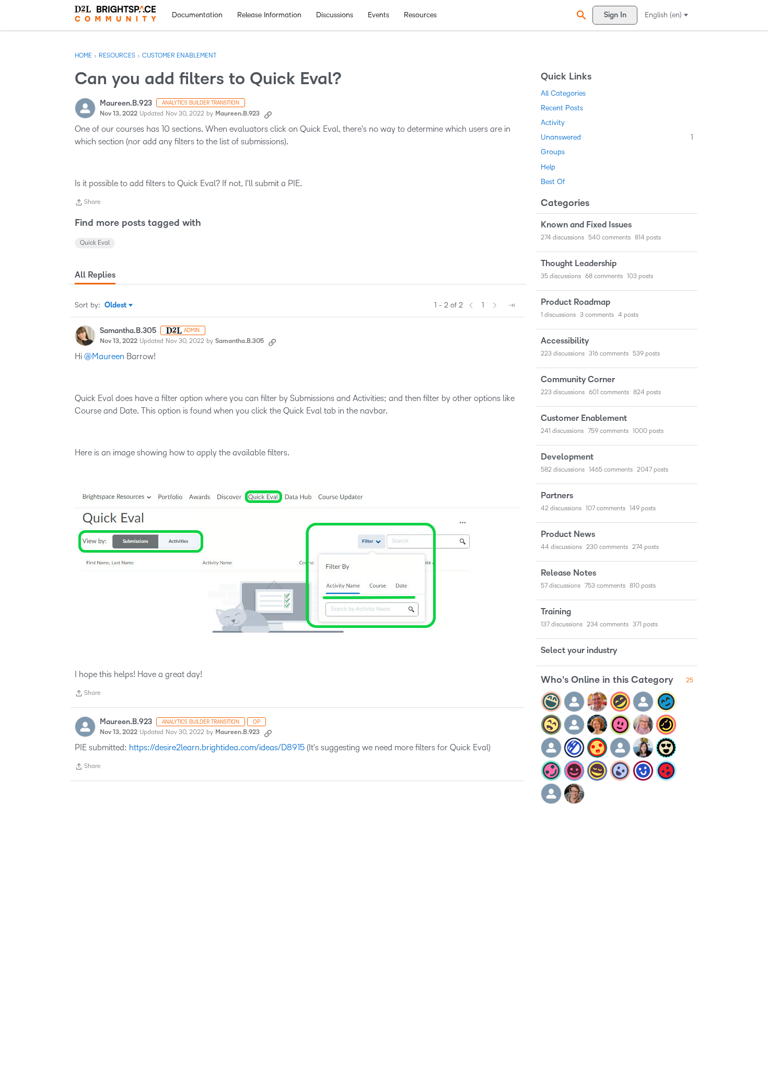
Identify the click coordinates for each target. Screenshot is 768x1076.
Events (378, 15)
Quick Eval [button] (95, 242)
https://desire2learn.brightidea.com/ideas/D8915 (217, 747)
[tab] (95, 275)
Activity (553, 123)
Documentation (197, 15)
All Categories (563, 93)
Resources (420, 15)
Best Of (553, 182)
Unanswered (617, 137)
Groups (553, 152)
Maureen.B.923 (126, 103)
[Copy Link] (268, 114)
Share (87, 204)
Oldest (116, 306)
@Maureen (104, 356)
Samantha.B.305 (128, 331)
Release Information (269, 15)
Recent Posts (562, 108)
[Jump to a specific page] (511, 305)
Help (548, 167)
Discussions (334, 15)
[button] (580, 15)
